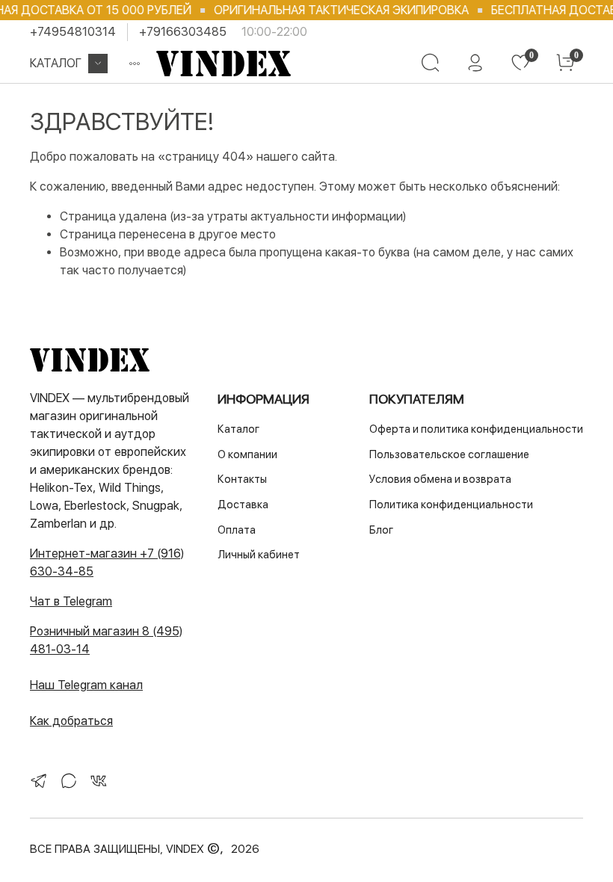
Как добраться (71, 721)
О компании (247, 454)
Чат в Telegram (71, 601)
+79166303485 (183, 32)
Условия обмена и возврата (440, 478)
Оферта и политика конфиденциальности (476, 428)
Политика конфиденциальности (451, 504)
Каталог (55, 63)
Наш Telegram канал (86, 685)
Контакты (242, 478)
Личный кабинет (259, 554)
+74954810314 (73, 32)
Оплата (237, 529)
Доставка (243, 504)
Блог (381, 529)
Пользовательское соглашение (449, 454)
